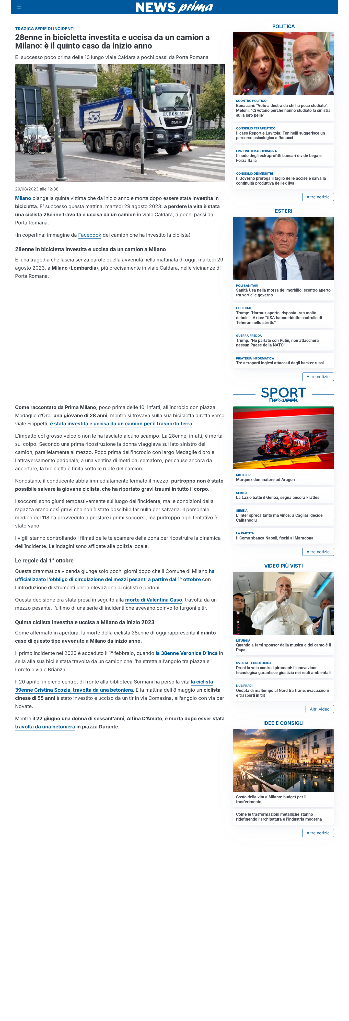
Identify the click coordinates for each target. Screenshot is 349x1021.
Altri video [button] (320, 709)
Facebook (89, 235)
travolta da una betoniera (45, 727)
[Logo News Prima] (174, 7)
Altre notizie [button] (318, 196)
